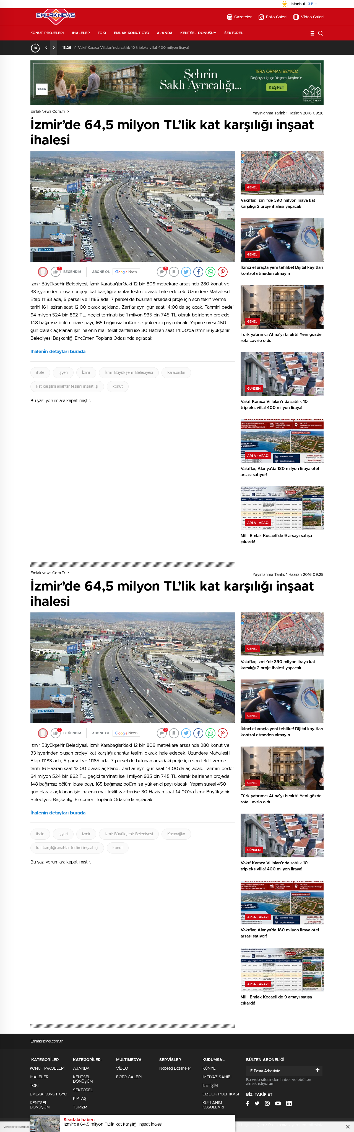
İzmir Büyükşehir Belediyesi (129, 373)
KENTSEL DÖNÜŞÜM (198, 33)
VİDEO (122, 1068)
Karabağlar (176, 373)
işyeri (63, 373)
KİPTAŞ (80, 1099)
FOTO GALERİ (129, 1077)
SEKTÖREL (233, 33)
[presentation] (46, 47)
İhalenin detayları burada (57, 351)
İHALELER (81, 33)
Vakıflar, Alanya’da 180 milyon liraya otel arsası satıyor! (122, 48)
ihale (40, 373)
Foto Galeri (276, 17)
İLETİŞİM (210, 1086)
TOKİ (102, 33)
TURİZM (80, 1107)
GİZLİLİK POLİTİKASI (220, 1094)
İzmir (86, 373)
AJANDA (165, 33)
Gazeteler (243, 17)
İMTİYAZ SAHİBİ (216, 1077)
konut (118, 387)
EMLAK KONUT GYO (131, 33)
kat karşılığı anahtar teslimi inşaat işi (67, 387)
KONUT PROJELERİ (47, 33)
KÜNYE (209, 1068)
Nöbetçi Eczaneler (175, 1068)
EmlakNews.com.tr (47, 112)
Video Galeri (312, 17)
